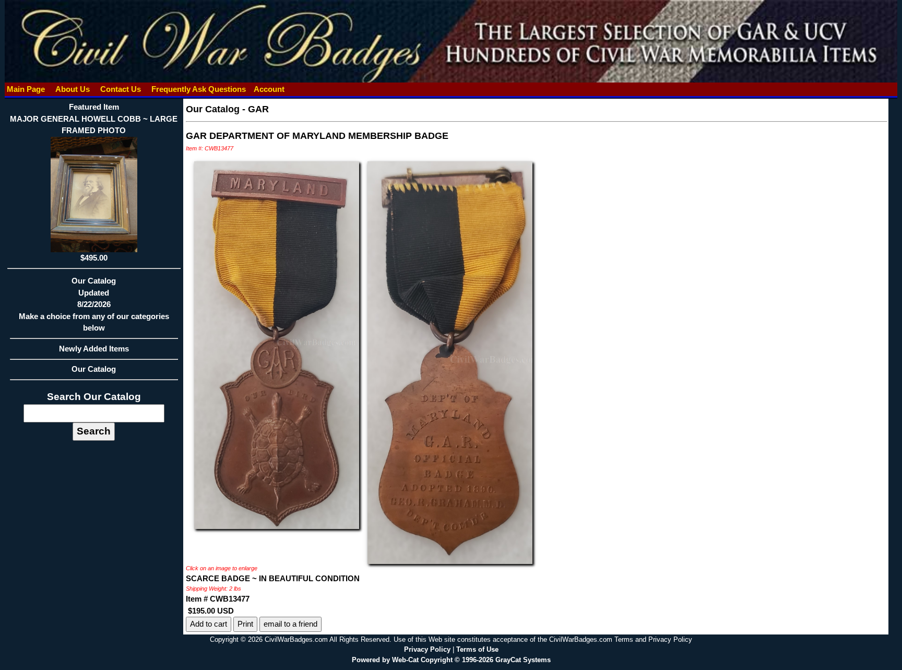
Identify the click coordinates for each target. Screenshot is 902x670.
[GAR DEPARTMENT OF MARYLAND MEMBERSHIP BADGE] (276, 344)
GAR (258, 109)
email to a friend (290, 623)
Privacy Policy (427, 649)
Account (269, 89)
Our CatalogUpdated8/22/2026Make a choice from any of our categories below (94, 304)
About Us (72, 89)
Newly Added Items (94, 348)
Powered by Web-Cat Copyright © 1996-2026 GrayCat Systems (451, 660)
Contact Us (120, 89)
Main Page (26, 89)
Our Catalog (94, 369)
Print (245, 623)
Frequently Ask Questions (198, 89)
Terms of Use (477, 649)
